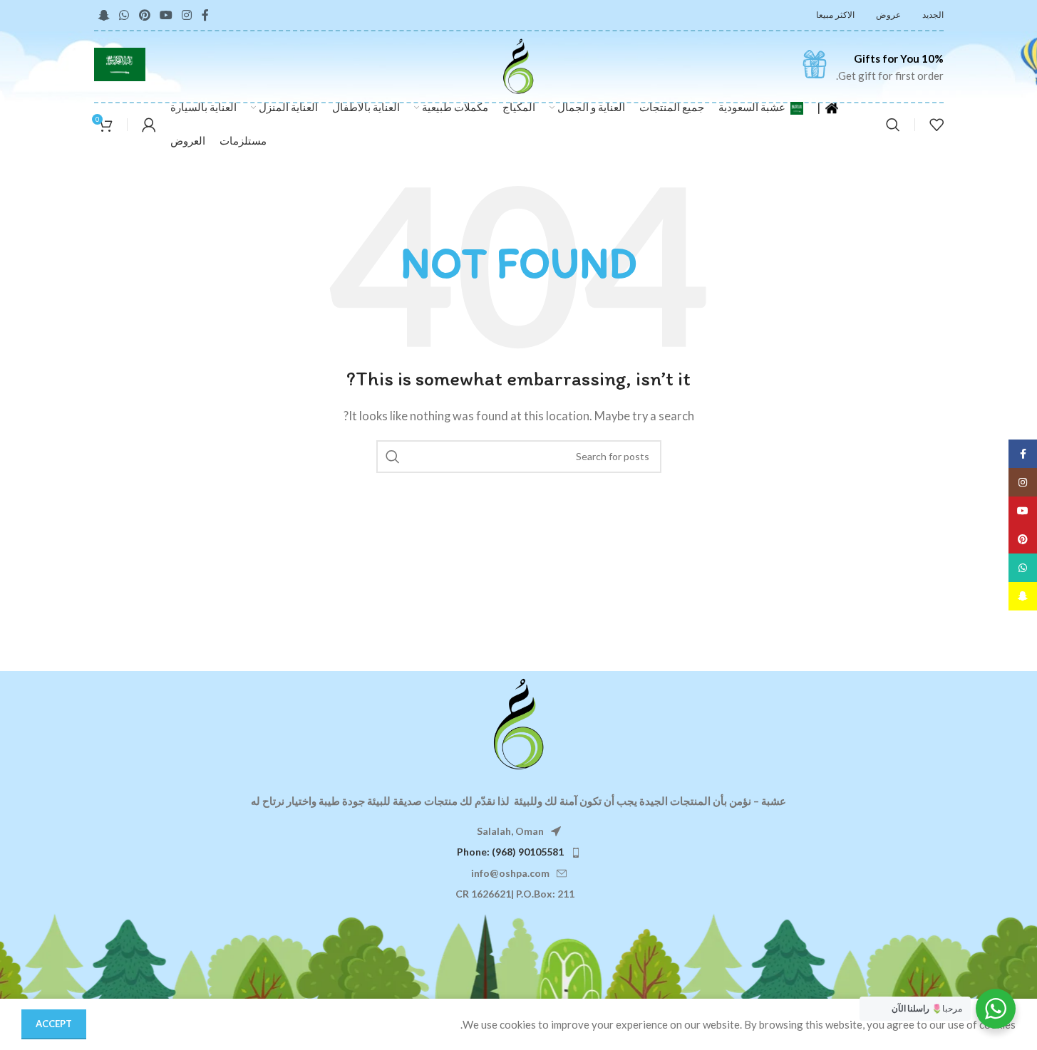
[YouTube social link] (166, 15)
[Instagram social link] (187, 15)
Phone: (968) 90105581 (510, 852)
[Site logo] (518, 64)
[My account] (149, 124)
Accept (54, 1023)
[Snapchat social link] (104, 15)
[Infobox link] (872, 67)
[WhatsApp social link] (124, 15)
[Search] (893, 124)
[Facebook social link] (205, 15)
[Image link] (518, 723)
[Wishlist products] (936, 124)
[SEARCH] (392, 456)
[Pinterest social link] (144, 15)
